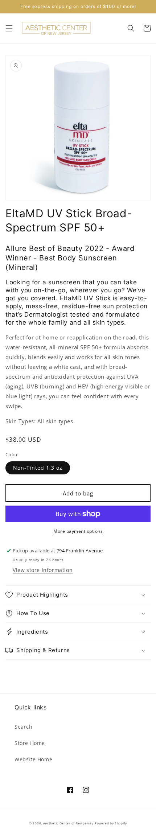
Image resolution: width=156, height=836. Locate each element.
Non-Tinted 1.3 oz (37, 467)
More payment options (78, 531)
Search (24, 726)
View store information (43, 570)
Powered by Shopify (111, 823)
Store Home (30, 743)
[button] (9, 28)
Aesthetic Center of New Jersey (68, 823)
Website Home (33, 759)
